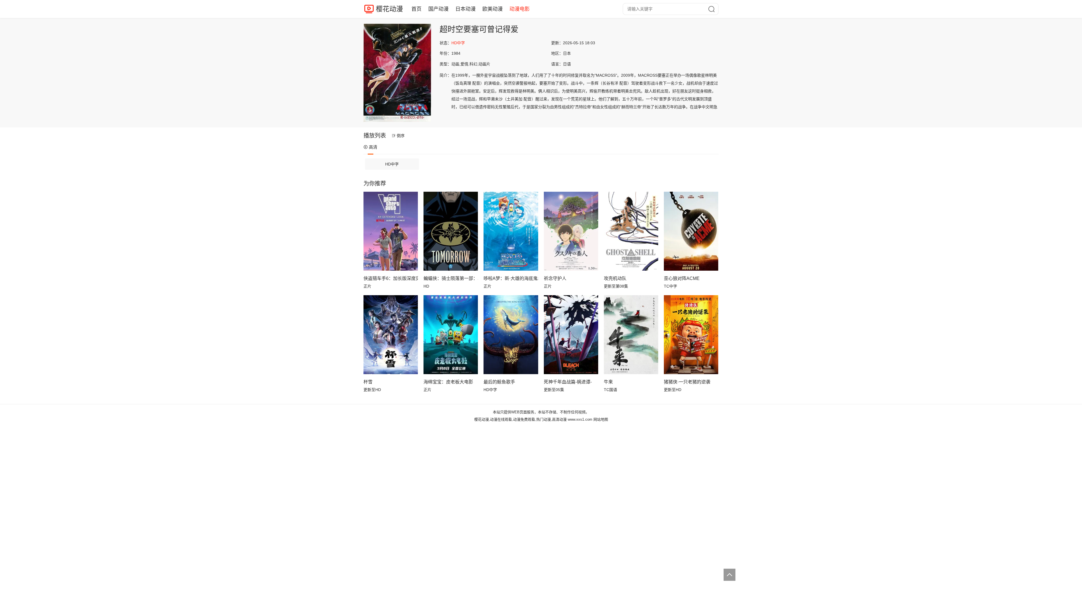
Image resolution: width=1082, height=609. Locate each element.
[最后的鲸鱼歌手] (511, 334)
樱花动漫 (389, 9)
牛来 (608, 381)
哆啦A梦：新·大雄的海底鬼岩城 (511, 278)
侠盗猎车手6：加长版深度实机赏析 (390, 278)
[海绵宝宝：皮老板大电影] (451, 334)
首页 (416, 9)
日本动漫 (465, 9)
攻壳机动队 (615, 278)
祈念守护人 (555, 278)
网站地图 (600, 419)
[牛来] (631, 334)
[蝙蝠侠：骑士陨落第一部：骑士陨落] (451, 231)
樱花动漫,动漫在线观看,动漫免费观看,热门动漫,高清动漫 (520, 419)
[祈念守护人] (571, 231)
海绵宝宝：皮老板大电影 (448, 381)
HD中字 (392, 164)
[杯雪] (390, 334)
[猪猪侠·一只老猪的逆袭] (691, 334)
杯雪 (368, 381)
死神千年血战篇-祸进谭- (568, 381)
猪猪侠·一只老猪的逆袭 (687, 381)
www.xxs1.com (580, 419)
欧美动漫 (492, 9)
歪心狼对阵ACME (682, 278)
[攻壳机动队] (631, 231)
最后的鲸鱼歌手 (499, 381)
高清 (373, 147)
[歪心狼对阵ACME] (691, 231)
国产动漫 (438, 9)
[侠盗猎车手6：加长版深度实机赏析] (390, 231)
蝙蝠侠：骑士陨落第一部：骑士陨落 (451, 278)
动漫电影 (519, 9)
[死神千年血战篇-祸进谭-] (571, 334)
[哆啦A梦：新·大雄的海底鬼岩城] (511, 231)
